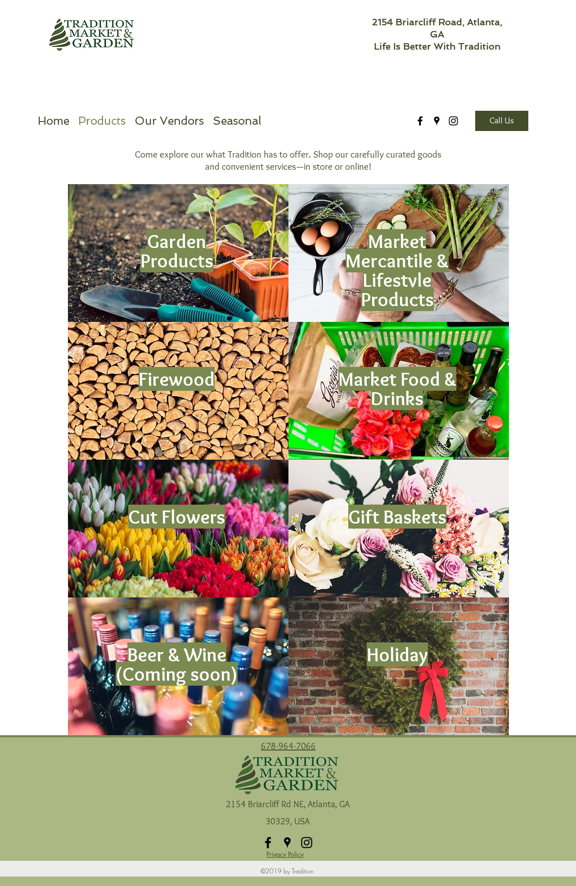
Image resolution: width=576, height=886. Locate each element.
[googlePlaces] (437, 121)
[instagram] (453, 121)
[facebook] (420, 121)
